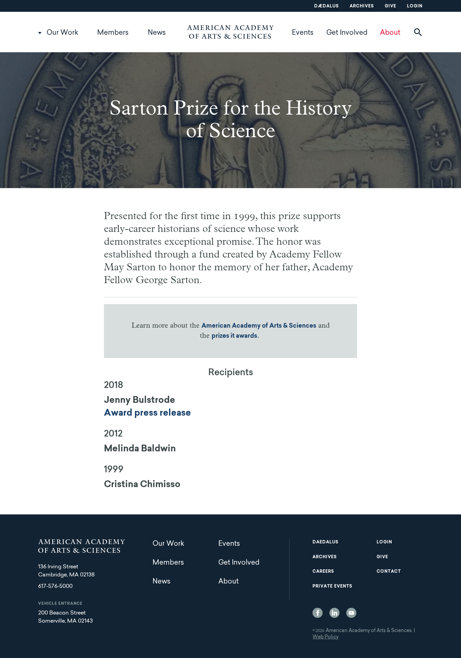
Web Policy (325, 637)
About (390, 33)
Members (113, 33)
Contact (389, 572)
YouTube (351, 613)
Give (390, 6)
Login (415, 6)
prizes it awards (234, 336)
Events (303, 33)
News (157, 33)
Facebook (318, 613)
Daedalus (325, 542)
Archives (362, 6)
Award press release (147, 413)
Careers (323, 572)
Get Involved (347, 33)
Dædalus (326, 6)
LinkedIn (334, 613)
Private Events (332, 587)
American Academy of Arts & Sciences (258, 326)
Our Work (62, 33)
